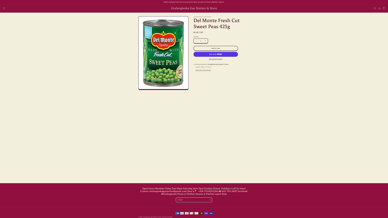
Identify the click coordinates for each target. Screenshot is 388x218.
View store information (203, 70)
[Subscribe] (210, 199)
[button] (4, 8)
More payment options (215, 59)
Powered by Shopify (167, 217)
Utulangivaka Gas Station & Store (152, 217)
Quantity (196, 36)
